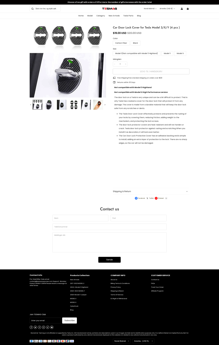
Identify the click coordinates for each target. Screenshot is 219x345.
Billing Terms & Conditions (120, 283)
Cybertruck (74, 306)
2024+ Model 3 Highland (79, 287)
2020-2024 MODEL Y (77, 291)
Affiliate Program (157, 291)
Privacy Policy (116, 287)
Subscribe (69, 320)
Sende (109, 259)
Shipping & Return (117, 291)
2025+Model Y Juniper (78, 295)
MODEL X (73, 299)
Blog (71, 310)
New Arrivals (74, 280)
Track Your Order (157, 287)
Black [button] (135, 43)
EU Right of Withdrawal (119, 299)
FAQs (153, 283)
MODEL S (73, 302)
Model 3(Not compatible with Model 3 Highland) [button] (136, 53)
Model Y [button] (167, 53)
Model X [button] (180, 53)
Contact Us (155, 280)
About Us (114, 280)
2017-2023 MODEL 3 (77, 283)
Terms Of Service (117, 295)
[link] (90, 16)
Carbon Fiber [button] (121, 43)
